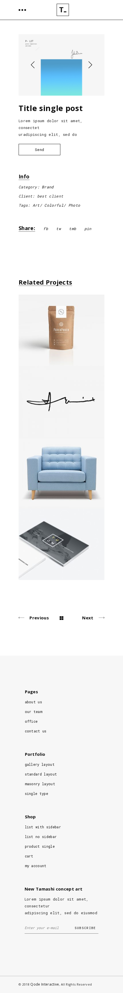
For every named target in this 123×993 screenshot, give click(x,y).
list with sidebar (43, 827)
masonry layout (40, 783)
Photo (74, 205)
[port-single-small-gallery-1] (61, 65)
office (31, 721)
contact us (36, 731)
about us (33, 702)
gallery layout (40, 764)
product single (40, 846)
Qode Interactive (44, 984)
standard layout (41, 774)
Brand (48, 187)
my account (36, 865)
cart (29, 856)
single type (36, 793)
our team (34, 711)
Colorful (54, 205)
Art (36, 205)
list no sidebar (41, 836)
